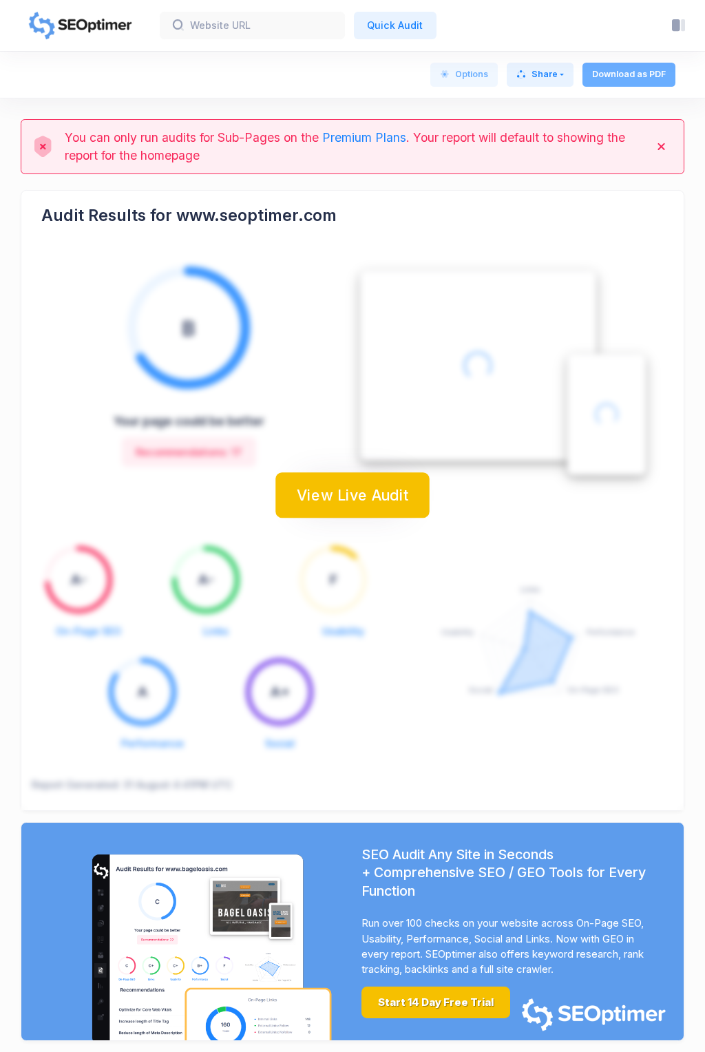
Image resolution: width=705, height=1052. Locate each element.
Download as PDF (629, 74)
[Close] (661, 147)
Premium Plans (364, 137)
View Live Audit (352, 495)
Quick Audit (395, 25)
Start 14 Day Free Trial (436, 1002)
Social (280, 743)
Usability (343, 631)
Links (216, 631)
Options (471, 74)
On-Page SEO (88, 631)
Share (545, 74)
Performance (152, 743)
